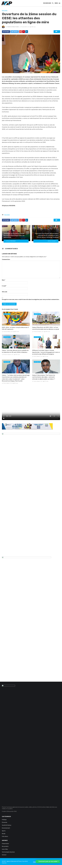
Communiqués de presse (8, 852)
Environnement (6, 828)
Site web (4, 291)
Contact (4, 855)
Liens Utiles (5, 849)
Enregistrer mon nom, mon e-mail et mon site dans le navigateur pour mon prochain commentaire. (30, 299)
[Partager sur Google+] (20, 31)
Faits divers (5, 836)
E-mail (4, 286)
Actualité (7, 314)
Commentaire (6, 259)
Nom (3, 280)
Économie (4, 822)
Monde (3, 833)
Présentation (5, 843)
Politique (4, 10)
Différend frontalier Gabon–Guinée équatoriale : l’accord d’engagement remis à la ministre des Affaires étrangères (46, 352)
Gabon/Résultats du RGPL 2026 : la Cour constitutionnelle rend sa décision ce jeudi (45, 328)
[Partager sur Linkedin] (26, 31)
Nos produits (5, 846)
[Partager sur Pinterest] (23, 31)
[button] (48, 861)
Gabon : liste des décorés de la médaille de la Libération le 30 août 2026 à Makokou (15, 351)
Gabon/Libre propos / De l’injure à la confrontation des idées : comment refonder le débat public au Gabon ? (43, 377)
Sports (3, 831)
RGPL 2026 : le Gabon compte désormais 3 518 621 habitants (15, 328)
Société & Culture (6, 825)
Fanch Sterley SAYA (13, 26)
